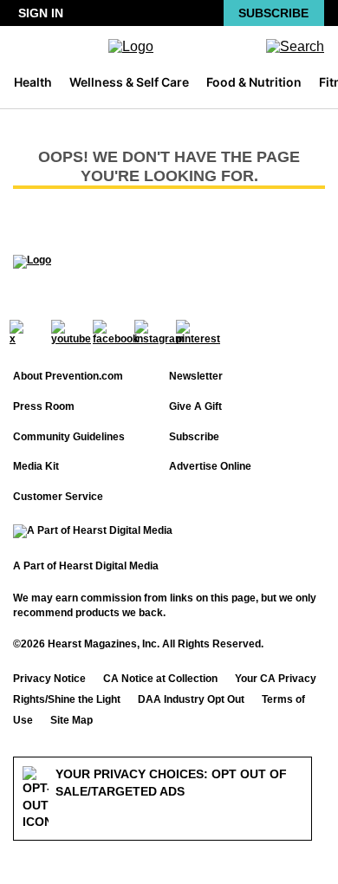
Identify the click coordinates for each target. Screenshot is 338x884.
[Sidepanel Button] (24, 46)
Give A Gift (195, 406)
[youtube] (71, 332)
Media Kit (36, 466)
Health (33, 82)
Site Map (71, 720)
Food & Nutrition (254, 82)
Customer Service (58, 497)
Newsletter (196, 376)
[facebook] (116, 332)
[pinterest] (198, 332)
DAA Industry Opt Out (191, 699)
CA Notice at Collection (160, 679)
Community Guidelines (69, 437)
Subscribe (273, 13)
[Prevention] (169, 47)
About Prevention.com (68, 376)
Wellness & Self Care (129, 82)
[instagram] (159, 332)
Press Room (44, 406)
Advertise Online (210, 466)
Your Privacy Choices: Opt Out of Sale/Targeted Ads (171, 782)
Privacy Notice (49, 679)
